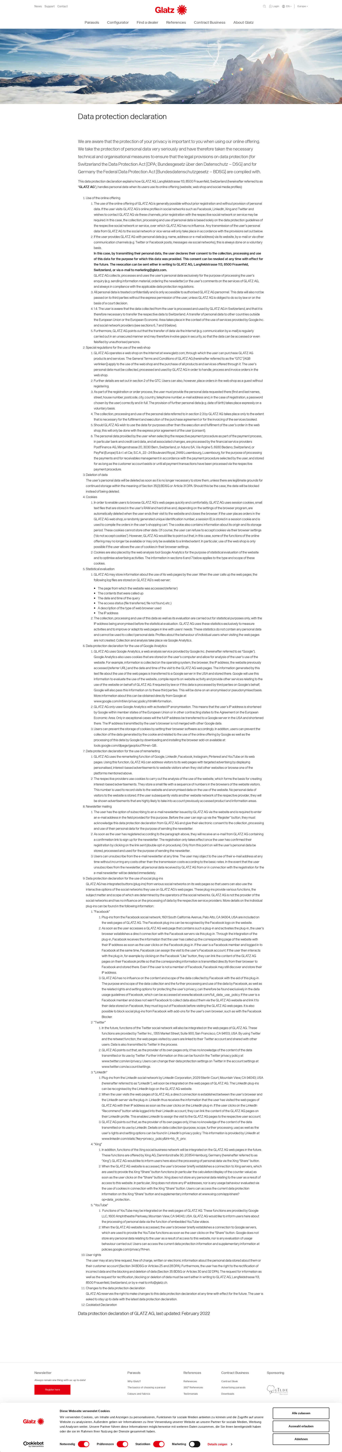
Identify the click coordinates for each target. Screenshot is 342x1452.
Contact (62, 6)
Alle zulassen (301, 1413)
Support (50, 6)
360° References (193, 1387)
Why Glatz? (134, 1381)
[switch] (122, 1444)
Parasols (134, 1373)
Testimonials (190, 1393)
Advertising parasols (233, 1387)
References (192, 1373)
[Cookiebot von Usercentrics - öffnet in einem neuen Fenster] (33, 1444)
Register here (52, 1389)
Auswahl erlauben (301, 1426)
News (38, 6)
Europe (301, 6)
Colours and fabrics (138, 1393)
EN (288, 6)
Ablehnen (301, 1439)
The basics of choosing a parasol (146, 1387)
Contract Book (229, 1381)
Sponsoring (275, 1373)
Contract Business (235, 1373)
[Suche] (264, 6)
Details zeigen (217, 1444)
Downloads (227, 1393)
